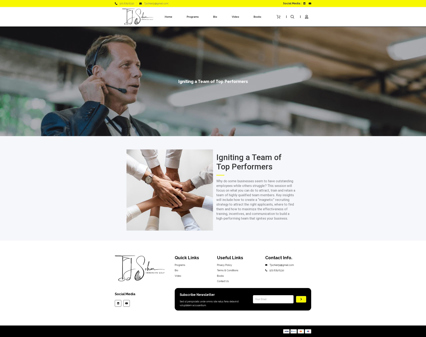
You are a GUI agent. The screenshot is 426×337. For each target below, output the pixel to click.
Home (168, 16)
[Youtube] (310, 3)
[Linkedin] (304, 3)
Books (257, 16)
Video (235, 16)
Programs (193, 16)
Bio (215, 16)
